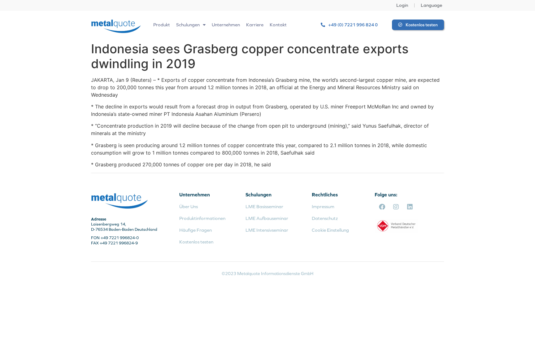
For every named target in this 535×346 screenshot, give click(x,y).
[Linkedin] (410, 207)
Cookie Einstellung (330, 230)
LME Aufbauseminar (267, 218)
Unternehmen (226, 24)
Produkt (161, 24)
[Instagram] (396, 207)
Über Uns (188, 206)
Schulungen (188, 24)
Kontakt (278, 24)
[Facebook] (382, 207)
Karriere (254, 24)
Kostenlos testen (196, 241)
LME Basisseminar (264, 206)
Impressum (323, 206)
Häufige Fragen (195, 230)
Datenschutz (325, 218)
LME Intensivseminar (267, 230)
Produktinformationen (202, 218)
